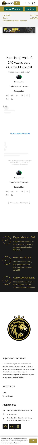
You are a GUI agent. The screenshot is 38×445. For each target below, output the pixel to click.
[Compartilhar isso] (11, 95)
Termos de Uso (8, 396)
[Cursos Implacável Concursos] (19, 30)
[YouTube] (12, 426)
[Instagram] (18, 426)
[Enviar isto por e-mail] (6, 95)
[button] (24, 3)
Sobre (5, 393)
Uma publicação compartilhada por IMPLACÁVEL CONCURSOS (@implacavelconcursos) (20, 162)
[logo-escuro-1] (9, 3)
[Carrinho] (33, 3)
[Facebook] (5, 426)
